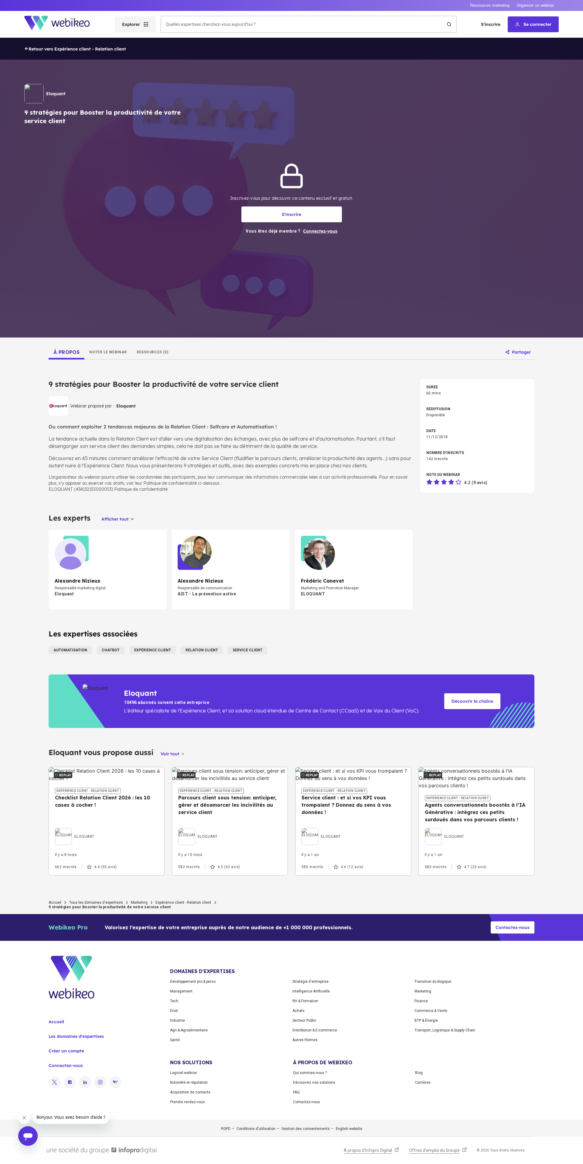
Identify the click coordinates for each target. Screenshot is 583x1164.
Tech (174, 1001)
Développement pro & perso (193, 981)
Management (181, 991)
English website (349, 1129)
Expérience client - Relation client (183, 902)
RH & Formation (305, 1001)
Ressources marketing (490, 5)
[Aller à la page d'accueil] (62, 24)
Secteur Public (304, 1020)
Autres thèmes (305, 1040)
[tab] (66, 352)
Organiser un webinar (535, 5)
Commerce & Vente (430, 1011)
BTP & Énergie (426, 1020)
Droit (174, 1011)
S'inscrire (490, 24)
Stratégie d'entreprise (310, 981)
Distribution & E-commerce (314, 1030)
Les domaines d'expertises (76, 1036)
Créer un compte (66, 1051)
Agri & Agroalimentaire (189, 1030)
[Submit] (449, 24)
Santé (175, 1040)
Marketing (139, 902)
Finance (421, 1001)
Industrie (177, 1020)
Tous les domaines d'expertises (96, 902)
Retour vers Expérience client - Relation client (77, 49)
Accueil (55, 902)
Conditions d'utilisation (256, 1129)
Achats (298, 1011)
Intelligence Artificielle (311, 991)
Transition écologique (432, 981)
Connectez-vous (66, 1065)
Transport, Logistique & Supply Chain (444, 1030)
